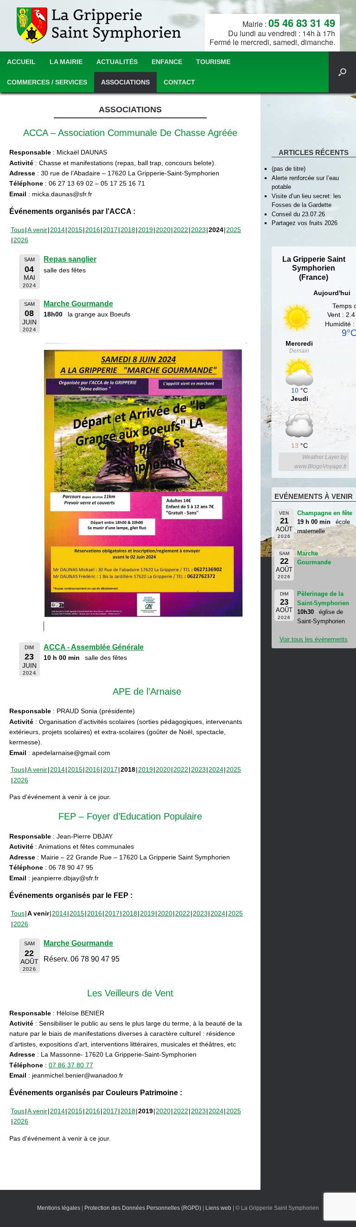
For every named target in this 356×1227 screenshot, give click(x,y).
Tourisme (213, 61)
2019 (145, 229)
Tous (18, 229)
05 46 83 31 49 (301, 22)
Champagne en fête (324, 513)
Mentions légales (58, 1208)
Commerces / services (47, 82)
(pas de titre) (288, 168)
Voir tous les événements (314, 639)
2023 (198, 229)
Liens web (218, 1208)
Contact (179, 82)
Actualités (117, 61)
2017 (110, 229)
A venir (37, 229)
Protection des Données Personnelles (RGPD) (142, 1208)
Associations (125, 82)
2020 (163, 229)
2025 (233, 229)
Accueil (21, 61)
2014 (57, 229)
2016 (92, 229)
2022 (180, 229)
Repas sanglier (70, 259)
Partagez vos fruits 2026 (304, 223)
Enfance (167, 61)
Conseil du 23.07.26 (298, 214)
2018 (128, 229)
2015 (75, 229)
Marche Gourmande (78, 304)
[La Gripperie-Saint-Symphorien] (100, 26)
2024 (216, 769)
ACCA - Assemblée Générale (94, 647)
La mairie (66, 61)
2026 (20, 240)
